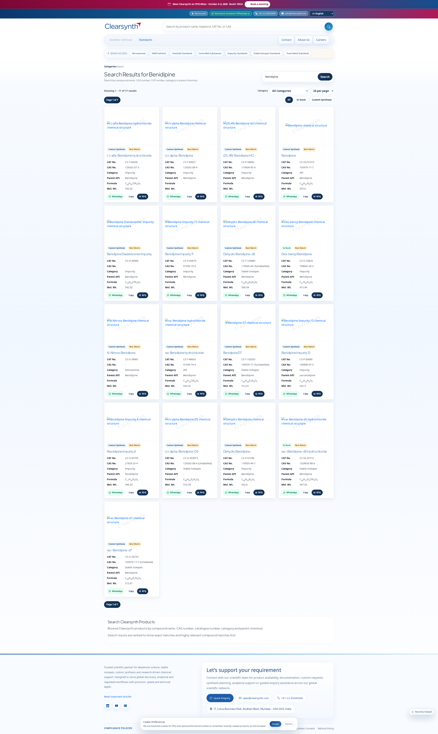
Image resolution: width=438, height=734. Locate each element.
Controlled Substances (209, 53)
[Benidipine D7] (248, 323)
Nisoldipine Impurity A (121, 451)
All (289, 99)
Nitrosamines (139, 53)
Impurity (130, 172)
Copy (131, 196)
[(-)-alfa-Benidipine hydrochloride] (131, 125)
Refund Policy (326, 728)
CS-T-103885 (248, 260)
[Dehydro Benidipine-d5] (248, 224)
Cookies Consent (305, 728)
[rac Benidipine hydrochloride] (189, 323)
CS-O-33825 (306, 260)
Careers (321, 40)
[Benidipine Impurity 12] (306, 323)
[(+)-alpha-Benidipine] (189, 125)
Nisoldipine (131, 474)
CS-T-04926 (131, 162)
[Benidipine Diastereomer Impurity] (131, 224)
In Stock (301, 99)
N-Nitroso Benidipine (121, 353)
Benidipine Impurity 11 (179, 254)
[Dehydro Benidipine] (248, 421)
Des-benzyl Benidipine (296, 254)
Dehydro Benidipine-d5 (239, 254)
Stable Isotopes (250, 271)
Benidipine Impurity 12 (296, 353)
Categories (110, 66)
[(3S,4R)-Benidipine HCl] (248, 125)
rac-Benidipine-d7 (119, 550)
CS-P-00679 (189, 260)
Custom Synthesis (322, 99)
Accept (275, 723)
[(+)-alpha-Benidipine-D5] (189, 421)
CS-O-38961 (131, 359)
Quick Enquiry (222, 698)
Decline (288, 723)
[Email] (125, 705)
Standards (145, 40)
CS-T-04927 (189, 162)
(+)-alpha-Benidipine (179, 155)
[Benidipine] (306, 125)
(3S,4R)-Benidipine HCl (238, 155)
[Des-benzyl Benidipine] (306, 224)
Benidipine (131, 178)
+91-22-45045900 (267, 13)
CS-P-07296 (247, 458)
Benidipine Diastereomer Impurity (129, 254)
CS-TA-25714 (307, 458)
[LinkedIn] (107, 705)
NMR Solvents (159, 53)
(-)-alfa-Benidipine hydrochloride (129, 155)
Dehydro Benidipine (236, 451)
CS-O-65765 (131, 458)
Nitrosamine (132, 370)
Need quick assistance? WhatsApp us (232, 13)
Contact (286, 40)
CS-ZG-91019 (307, 162)
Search (325, 77)
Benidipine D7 (232, 353)
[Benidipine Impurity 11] (189, 224)
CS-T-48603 (189, 359)
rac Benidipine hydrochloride (184, 353)
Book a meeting (259, 4)
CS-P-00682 (247, 162)
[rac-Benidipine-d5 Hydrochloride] (306, 421)
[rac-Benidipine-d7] (131, 520)
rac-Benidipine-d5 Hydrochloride (304, 451)
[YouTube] (116, 705)
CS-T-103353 (248, 359)
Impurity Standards (237, 53)
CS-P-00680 (306, 359)
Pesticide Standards (182, 53)
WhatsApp (117, 196)
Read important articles (117, 696)
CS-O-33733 (131, 556)
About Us (304, 40)
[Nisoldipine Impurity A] (131, 421)
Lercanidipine (307, 375)
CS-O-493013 (190, 458)
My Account (200, 13)
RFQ (144, 196)
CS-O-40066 (131, 260)
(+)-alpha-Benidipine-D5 (181, 451)
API (301, 172)
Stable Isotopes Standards (267, 53)
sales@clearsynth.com (295, 13)
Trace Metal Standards (297, 53)
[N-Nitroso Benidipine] (131, 323)
